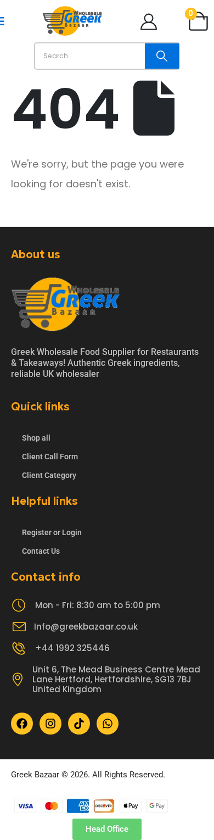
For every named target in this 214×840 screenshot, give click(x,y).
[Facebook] (22, 724)
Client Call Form (50, 456)
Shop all (36, 437)
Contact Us (41, 551)
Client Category (49, 475)
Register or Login (52, 532)
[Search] (162, 56)
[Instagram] (50, 724)
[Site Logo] (72, 21)
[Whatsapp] (108, 724)
